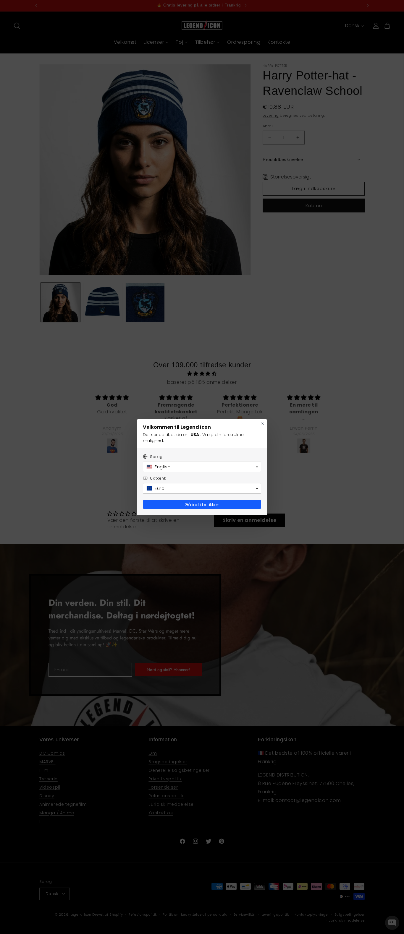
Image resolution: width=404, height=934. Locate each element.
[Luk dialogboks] (262, 423)
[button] (202, 467)
